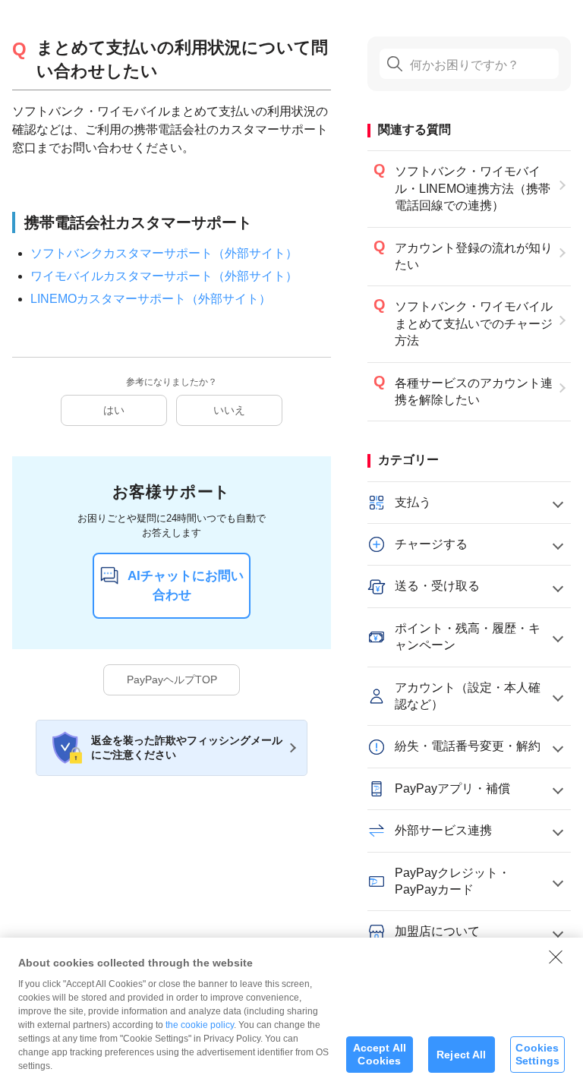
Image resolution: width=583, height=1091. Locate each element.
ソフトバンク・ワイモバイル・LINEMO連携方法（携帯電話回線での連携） (472, 188)
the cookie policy (199, 1025)
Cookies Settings (537, 1054)
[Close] (556, 957)
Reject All (461, 1054)
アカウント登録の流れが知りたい (474, 256)
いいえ (229, 410)
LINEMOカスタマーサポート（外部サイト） (150, 298)
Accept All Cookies (379, 1054)
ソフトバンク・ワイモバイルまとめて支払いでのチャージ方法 (474, 323)
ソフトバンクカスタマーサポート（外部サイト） (164, 253)
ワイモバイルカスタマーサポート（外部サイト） (164, 276)
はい (113, 410)
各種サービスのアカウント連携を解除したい (474, 391)
